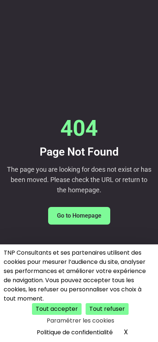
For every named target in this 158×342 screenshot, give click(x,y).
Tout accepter (57, 309)
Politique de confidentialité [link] (75, 332)
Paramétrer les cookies (80, 320)
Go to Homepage (79, 215)
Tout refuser (107, 309)
